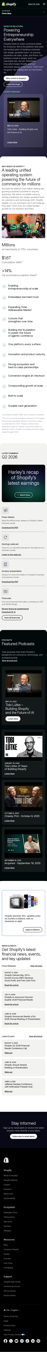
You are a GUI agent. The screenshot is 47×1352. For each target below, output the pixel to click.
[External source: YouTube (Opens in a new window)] (16, 1341)
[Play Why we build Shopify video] (23, 226)
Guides (7, 1254)
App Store (8, 1221)
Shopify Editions (11, 1180)
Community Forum (12, 1286)
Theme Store (9, 1217)
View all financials (12, 618)
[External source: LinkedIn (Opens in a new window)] (33, 1341)
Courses (7, 1258)
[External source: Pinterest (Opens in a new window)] (38, 1341)
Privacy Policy (9, 1325)
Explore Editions (32, 930)
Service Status (10, 1295)
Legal (6, 1321)
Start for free (34, 4)
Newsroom (8, 1194)
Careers (7, 1184)
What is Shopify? (11, 1175)
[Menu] (44, 4)
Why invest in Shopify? (16, 78)
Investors (8, 1189)
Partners (7, 1226)
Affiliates (7, 1230)
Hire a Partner (10, 1291)
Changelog (8, 1267)
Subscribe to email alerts (24, 1136)
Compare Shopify (11, 1249)
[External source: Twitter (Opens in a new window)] (11, 1341)
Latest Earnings (13, 84)
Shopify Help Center (12, 1282)
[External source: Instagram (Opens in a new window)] (22, 1341)
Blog (6, 1245)
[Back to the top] (6, 1160)
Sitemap (7, 1330)
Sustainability (9, 1198)
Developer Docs (10, 1212)
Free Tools (8, 1263)
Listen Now (13, 719)
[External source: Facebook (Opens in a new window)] (5, 1341)
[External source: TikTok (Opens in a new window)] (27, 1341)
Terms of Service (11, 1316)
